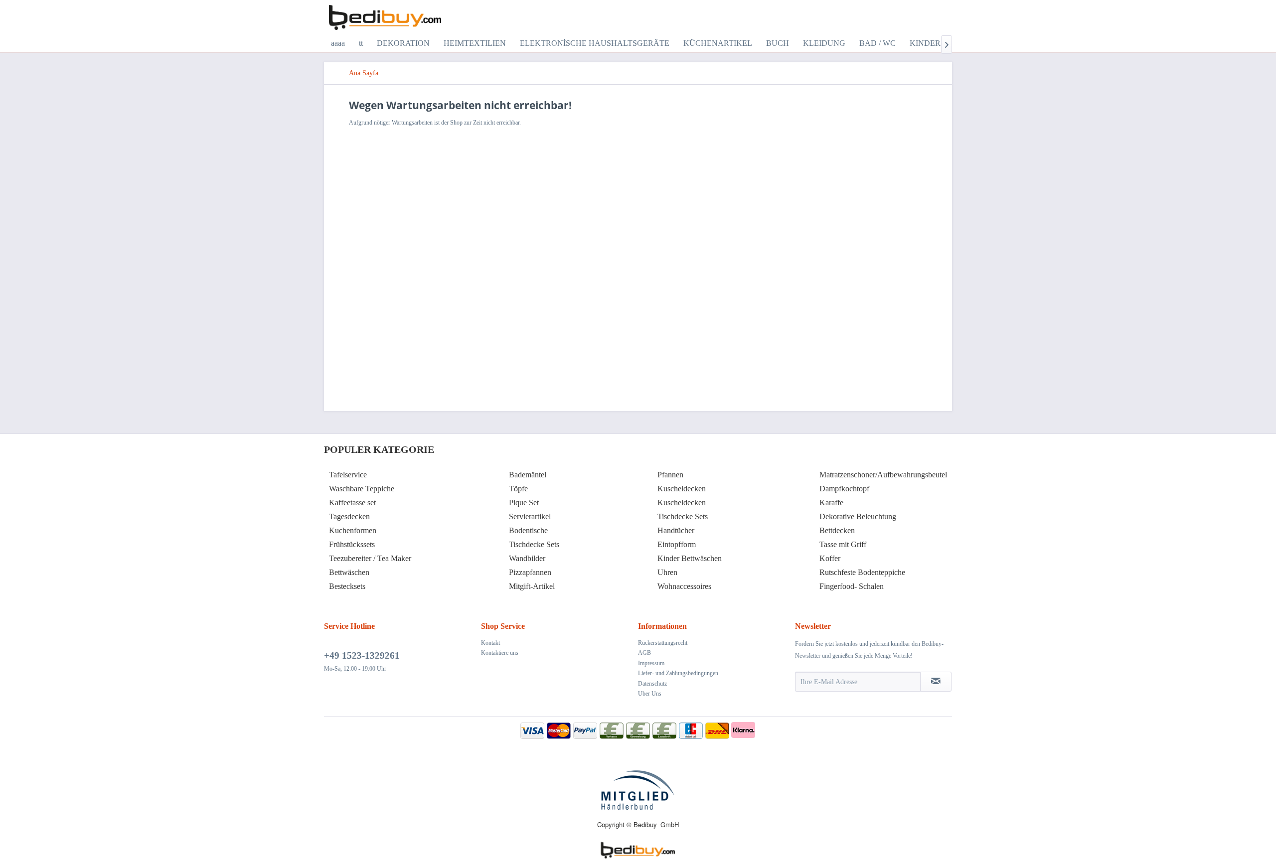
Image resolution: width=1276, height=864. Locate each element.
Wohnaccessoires (684, 586)
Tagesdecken (349, 516)
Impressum (651, 663)
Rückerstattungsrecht (662, 642)
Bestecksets (347, 586)
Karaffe (831, 502)
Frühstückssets (352, 544)
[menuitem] (338, 43)
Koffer (829, 558)
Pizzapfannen (530, 572)
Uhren (667, 572)
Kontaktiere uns (499, 652)
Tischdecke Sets (534, 544)
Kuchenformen (352, 530)
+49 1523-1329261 (362, 655)
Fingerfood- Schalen (851, 586)
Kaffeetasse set (352, 502)
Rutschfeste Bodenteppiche (862, 572)
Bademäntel (527, 474)
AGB (644, 652)
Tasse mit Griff (842, 544)
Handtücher (675, 530)
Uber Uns (649, 693)
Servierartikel (530, 516)
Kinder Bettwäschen (689, 558)
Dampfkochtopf (844, 488)
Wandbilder (527, 558)
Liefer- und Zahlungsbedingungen (678, 673)
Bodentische (528, 530)
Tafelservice (348, 474)
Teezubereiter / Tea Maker (370, 558)
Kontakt (490, 642)
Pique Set (524, 502)
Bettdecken (837, 530)
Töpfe (518, 488)
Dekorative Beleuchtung (857, 516)
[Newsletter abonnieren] (936, 682)
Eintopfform (676, 544)
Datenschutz (652, 683)
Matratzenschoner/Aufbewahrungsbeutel (883, 474)
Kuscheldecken (681, 488)
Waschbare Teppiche (361, 488)
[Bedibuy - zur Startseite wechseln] (385, 17)
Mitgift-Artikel (532, 586)
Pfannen (670, 474)
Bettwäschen (349, 572)
